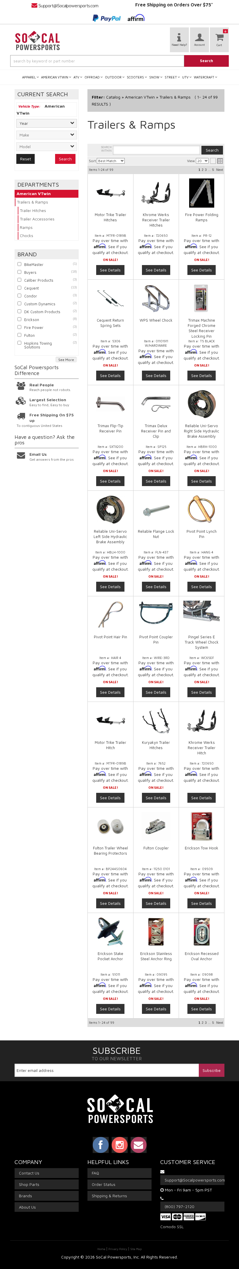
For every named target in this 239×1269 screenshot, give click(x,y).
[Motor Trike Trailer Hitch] (110, 720)
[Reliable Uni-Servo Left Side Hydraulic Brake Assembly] (110, 509)
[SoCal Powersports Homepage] (37, 40)
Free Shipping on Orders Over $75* (174, 4)
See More (66, 359)
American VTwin (34, 193)
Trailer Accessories (37, 218)
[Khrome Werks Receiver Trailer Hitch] (201, 720)
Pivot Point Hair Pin (110, 636)
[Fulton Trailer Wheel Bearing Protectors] (110, 826)
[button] (119, 61)
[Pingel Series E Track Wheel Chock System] (201, 611)
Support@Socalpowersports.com (68, 5)
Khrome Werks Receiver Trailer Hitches (156, 219)
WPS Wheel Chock (156, 320)
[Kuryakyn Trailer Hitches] (156, 720)
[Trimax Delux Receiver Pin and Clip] (156, 404)
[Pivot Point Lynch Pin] (201, 509)
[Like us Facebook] (101, 1145)
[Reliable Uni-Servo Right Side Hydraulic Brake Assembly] (201, 404)
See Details (110, 269)
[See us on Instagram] (120, 1145)
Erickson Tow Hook (201, 848)
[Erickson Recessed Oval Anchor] (201, 932)
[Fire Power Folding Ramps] (201, 193)
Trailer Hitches (33, 210)
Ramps (26, 227)
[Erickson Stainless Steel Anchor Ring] (156, 932)
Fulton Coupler (156, 848)
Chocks (26, 235)
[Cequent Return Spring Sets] (110, 298)
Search (65, 158)
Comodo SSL (172, 1226)
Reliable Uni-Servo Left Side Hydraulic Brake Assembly (110, 536)
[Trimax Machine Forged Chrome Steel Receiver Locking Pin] (201, 298)
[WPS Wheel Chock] (156, 298)
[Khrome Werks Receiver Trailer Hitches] (156, 193)
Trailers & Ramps (32, 201)
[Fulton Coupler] (156, 826)
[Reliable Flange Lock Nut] (156, 509)
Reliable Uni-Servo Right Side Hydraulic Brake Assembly (201, 431)
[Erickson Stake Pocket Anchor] (110, 932)
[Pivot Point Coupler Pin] (156, 613)
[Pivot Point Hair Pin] (110, 615)
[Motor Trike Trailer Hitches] (110, 193)
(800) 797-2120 (179, 1206)
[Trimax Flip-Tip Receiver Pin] (110, 404)
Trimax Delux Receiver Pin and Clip (156, 431)
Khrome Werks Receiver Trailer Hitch (201, 747)
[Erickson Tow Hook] (201, 826)
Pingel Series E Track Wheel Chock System (202, 642)
